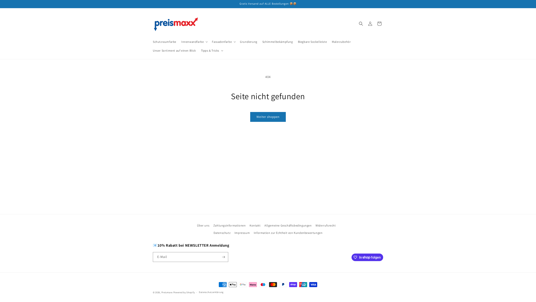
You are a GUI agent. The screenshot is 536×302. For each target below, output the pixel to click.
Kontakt (255, 225)
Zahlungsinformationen (229, 225)
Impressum (242, 233)
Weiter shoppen (268, 117)
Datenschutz (222, 233)
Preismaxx (167, 292)
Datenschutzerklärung (211, 292)
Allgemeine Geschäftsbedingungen (288, 225)
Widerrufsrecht (326, 225)
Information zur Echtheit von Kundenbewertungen (288, 233)
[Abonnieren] (223, 257)
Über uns (203, 225)
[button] (194, 41)
